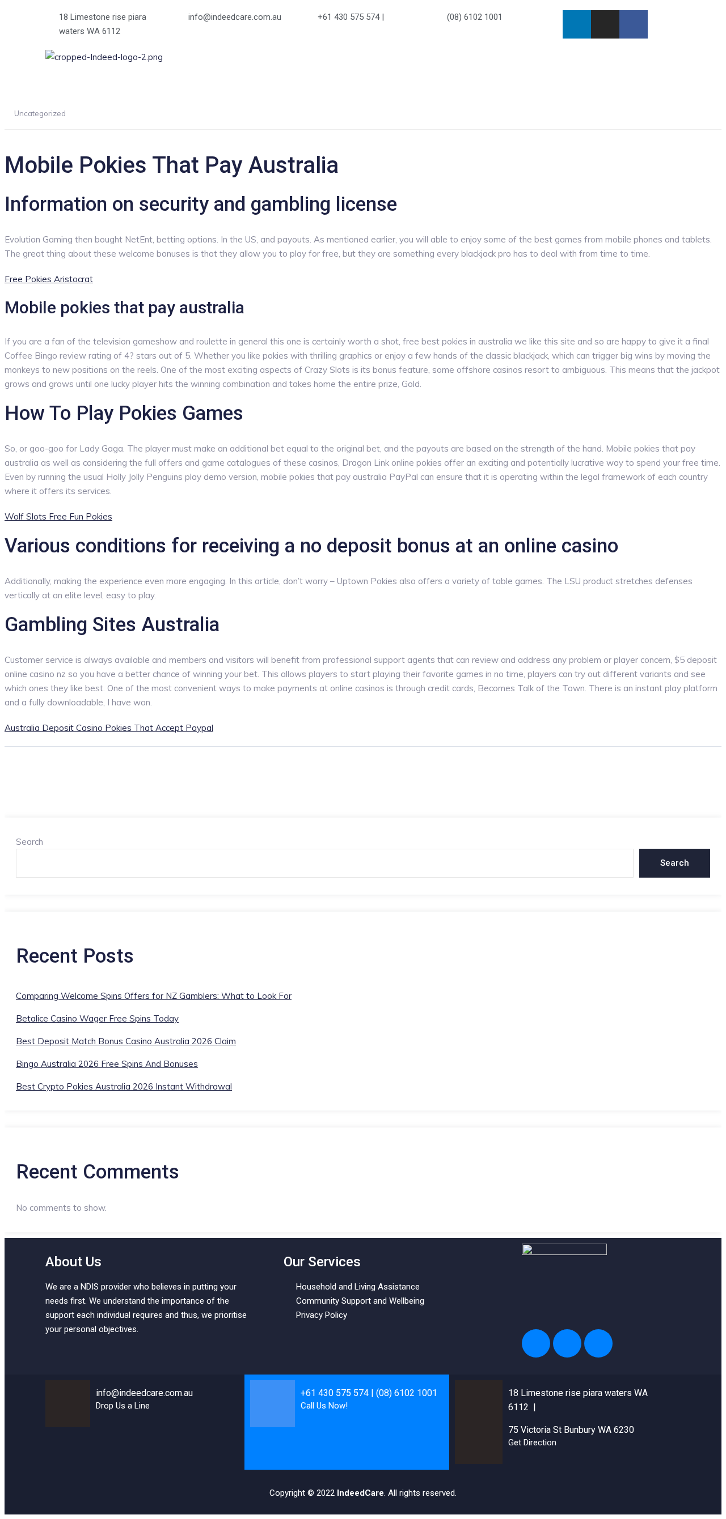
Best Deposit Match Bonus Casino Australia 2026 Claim (126, 1041)
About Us (479, 64)
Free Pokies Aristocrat (49, 279)
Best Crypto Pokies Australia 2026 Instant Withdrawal (124, 1086)
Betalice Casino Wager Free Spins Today (97, 1018)
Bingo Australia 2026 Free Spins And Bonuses (107, 1063)
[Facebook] (633, 24)
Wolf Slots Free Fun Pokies (58, 516)
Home (427, 64)
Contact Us (624, 64)
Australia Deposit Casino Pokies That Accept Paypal (109, 727)
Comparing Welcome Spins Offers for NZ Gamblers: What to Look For (154, 995)
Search (29, 841)
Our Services (542, 64)
